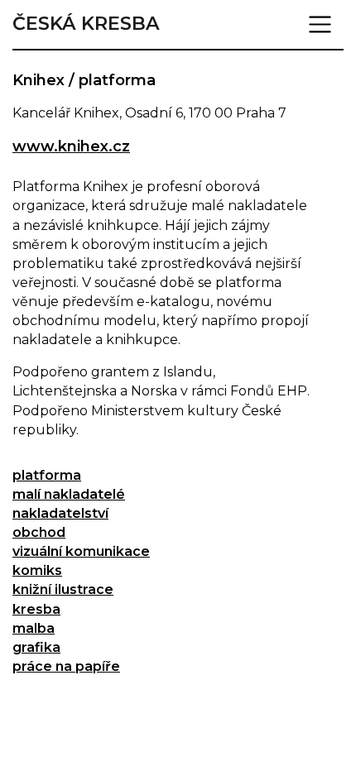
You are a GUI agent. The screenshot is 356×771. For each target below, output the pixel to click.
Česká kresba (86, 24)
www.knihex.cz (71, 146)
